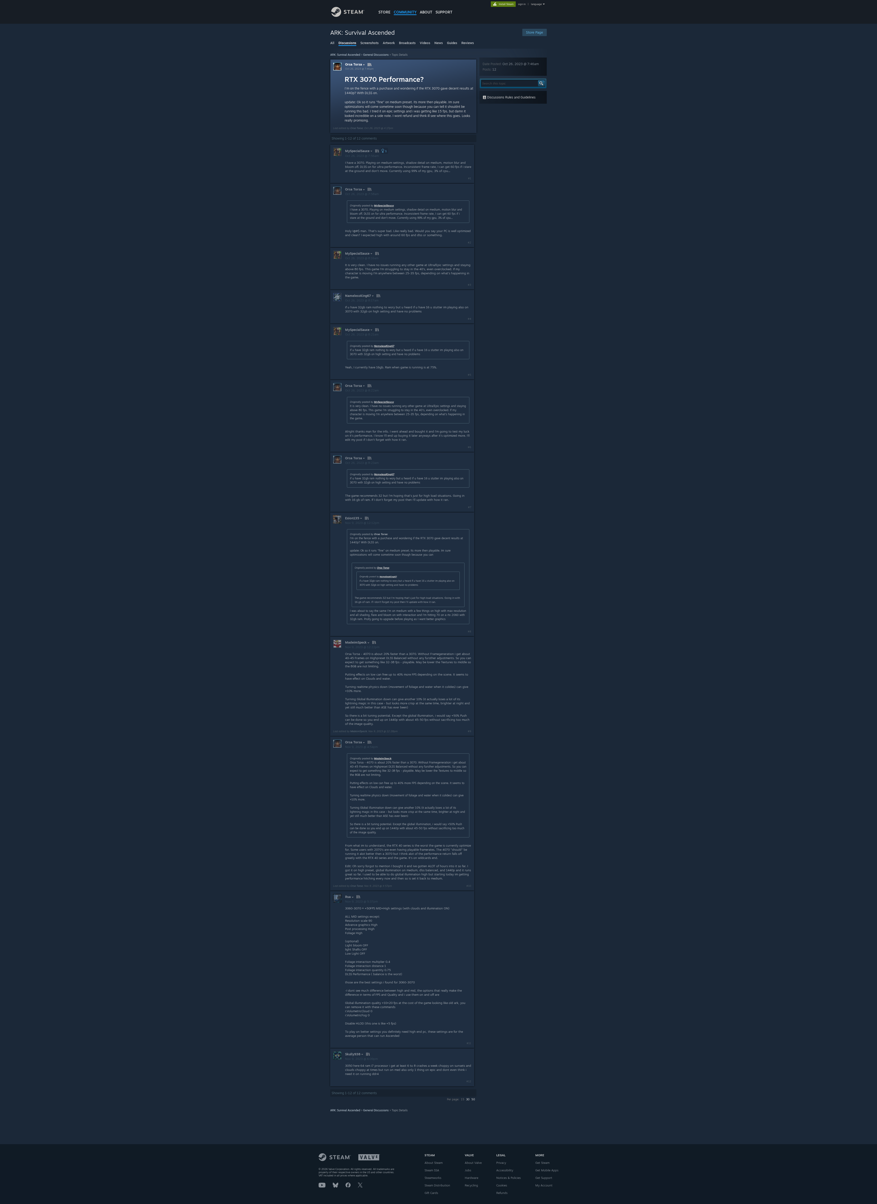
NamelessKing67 (384, 346)
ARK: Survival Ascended (345, 54)
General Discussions (376, 54)
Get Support (543, 1178)
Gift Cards (431, 1193)
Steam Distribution (437, 1185)
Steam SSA (432, 1170)
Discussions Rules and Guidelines (511, 97)
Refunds (501, 1193)
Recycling (471, 1185)
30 (468, 1099)
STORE (384, 12)
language (536, 4)
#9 (469, 731)
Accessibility (504, 1170)
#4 (469, 318)
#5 (469, 374)
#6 (469, 447)
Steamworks (433, 1178)
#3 (469, 284)
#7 (469, 507)
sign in (522, 4)
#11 (469, 1043)
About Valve (473, 1162)
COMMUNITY (405, 12)
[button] (384, 151)
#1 (469, 178)
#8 (469, 631)
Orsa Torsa (353, 64)
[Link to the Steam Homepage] (347, 16)
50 (473, 1099)
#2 (469, 242)
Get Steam (542, 1162)
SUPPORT (444, 12)
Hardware (471, 1178)
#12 (468, 1081)
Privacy (501, 1162)
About (426, 12)
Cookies (501, 1185)
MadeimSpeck (358, 731)
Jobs (468, 1170)
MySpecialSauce (384, 205)
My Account (543, 1185)
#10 (468, 885)
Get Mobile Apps (546, 1170)
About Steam (434, 1162)
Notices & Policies (508, 1178)
